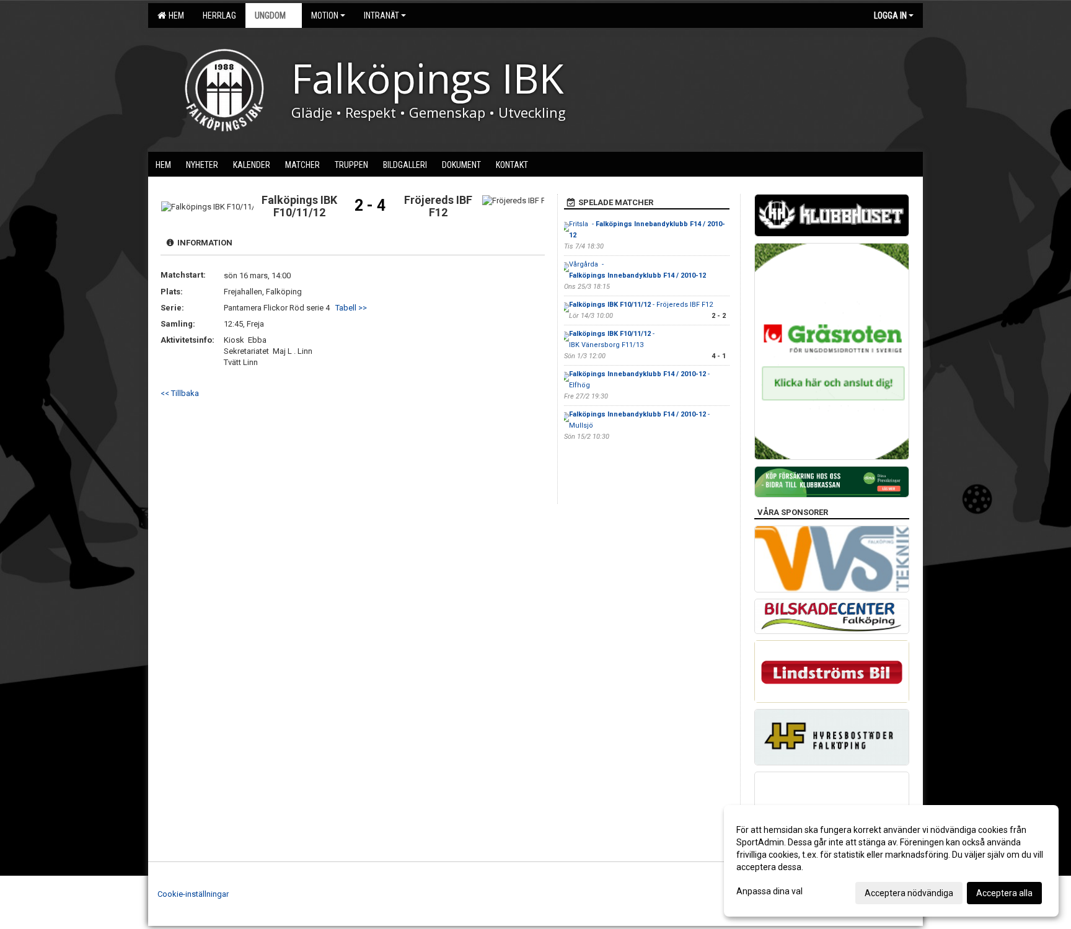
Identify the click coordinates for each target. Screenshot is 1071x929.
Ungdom (270, 15)
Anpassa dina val (769, 891)
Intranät (381, 15)
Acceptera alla (1004, 893)
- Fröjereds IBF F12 (641, 305)
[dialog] (891, 861)
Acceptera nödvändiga (909, 893)
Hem (174, 15)
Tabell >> (351, 307)
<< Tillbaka (180, 393)
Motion (324, 15)
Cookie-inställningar (193, 894)
